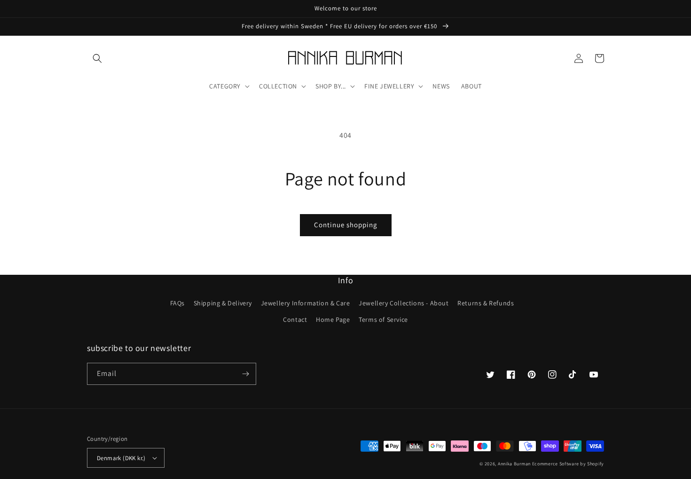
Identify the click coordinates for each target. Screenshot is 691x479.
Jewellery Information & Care (305, 303)
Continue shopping (345, 224)
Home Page (333, 319)
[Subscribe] (245, 374)
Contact (295, 319)
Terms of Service (383, 319)
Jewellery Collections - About (403, 303)
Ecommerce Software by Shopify (568, 464)
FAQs (177, 303)
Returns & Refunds (485, 303)
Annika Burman (515, 464)
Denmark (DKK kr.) (121, 458)
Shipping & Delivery (223, 303)
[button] (97, 58)
